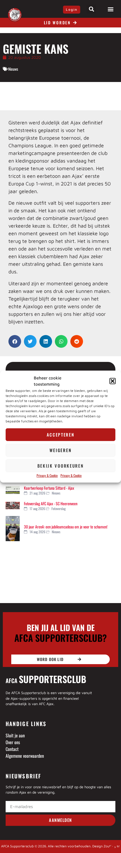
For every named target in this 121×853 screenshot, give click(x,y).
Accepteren (61, 434)
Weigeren (61, 450)
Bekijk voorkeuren (60, 466)
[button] (112, 381)
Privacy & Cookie (47, 475)
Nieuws (13, 69)
